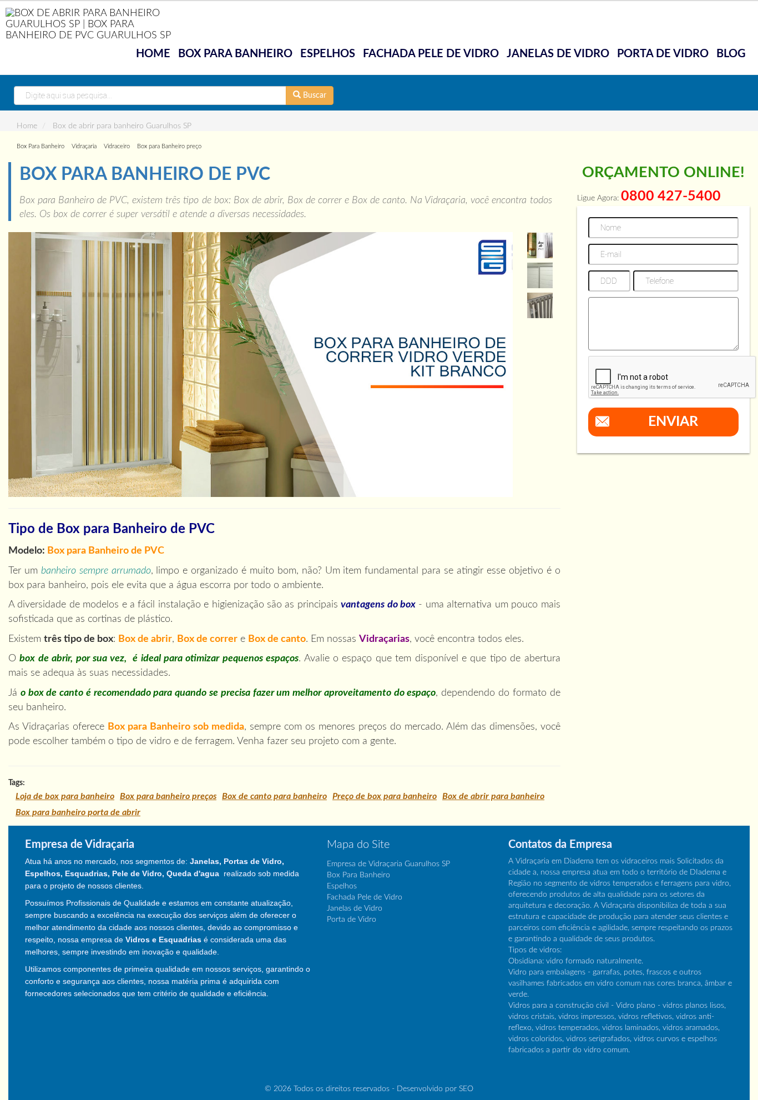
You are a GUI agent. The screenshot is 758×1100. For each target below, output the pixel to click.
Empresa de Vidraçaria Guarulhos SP (388, 864)
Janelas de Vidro (558, 53)
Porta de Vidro (663, 53)
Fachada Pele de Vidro (431, 53)
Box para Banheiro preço (169, 146)
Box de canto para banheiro (274, 796)
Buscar (313, 95)
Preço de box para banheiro (384, 796)
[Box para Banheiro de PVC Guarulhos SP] (540, 245)
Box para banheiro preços (168, 796)
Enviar (673, 422)
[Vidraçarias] (94, 24)
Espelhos (327, 53)
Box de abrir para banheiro (493, 796)
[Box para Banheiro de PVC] (260, 364)
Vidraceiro (117, 146)
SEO (466, 1089)
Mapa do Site (358, 844)
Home (153, 53)
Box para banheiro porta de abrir (78, 812)
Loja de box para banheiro (65, 796)
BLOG (731, 53)
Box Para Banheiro (235, 53)
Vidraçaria (84, 146)
